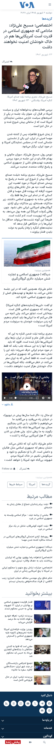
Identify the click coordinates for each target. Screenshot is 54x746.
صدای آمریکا (41, 381)
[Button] (7, 62)
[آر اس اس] (6, 703)
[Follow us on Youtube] (28, 703)
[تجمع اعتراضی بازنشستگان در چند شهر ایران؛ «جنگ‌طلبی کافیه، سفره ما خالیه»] (42, 666)
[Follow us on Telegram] (42, 703)
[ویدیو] (30, 742)
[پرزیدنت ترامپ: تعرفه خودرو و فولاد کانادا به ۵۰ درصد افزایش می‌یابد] (42, 618)
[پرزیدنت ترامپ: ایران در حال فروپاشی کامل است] (42, 680)
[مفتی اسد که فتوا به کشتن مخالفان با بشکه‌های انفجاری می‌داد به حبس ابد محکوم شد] (42, 649)
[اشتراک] (42, 710)
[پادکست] (49, 710)
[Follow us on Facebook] (49, 703)
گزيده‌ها (47, 19)
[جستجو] (44, 742)
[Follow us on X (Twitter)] (35, 703)
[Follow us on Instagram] (21, 703)
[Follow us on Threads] (13, 703)
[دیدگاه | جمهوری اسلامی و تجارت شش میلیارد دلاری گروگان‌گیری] (27, 253)
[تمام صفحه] (37, 398)
